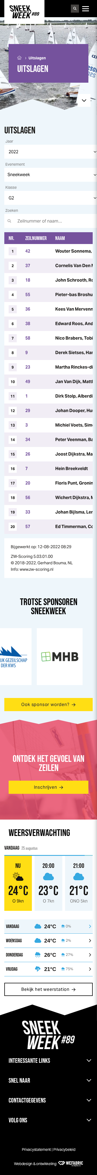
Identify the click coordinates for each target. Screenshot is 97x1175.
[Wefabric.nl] (70, 1163)
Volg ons (18, 1120)
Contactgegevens (27, 1100)
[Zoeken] (75, 9)
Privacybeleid (64, 1149)
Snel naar (19, 1080)
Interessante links (29, 1060)
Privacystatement (36, 1149)
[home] (24, 11)
